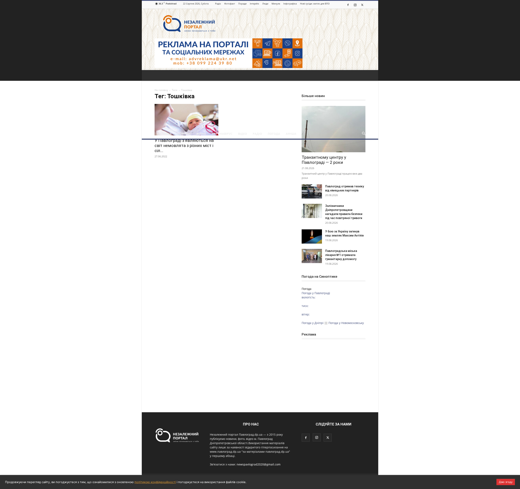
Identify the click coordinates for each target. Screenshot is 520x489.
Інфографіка (290, 3)
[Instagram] (355, 5)
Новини (184, 134)
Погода (274, 134)
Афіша (291, 134)
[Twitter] (362, 5)
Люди (265, 3)
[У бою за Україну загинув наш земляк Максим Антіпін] (312, 236)
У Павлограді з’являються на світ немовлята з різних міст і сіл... (184, 145)
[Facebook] (348, 5)
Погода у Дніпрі (313, 323)
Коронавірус (222, 134)
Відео (242, 134)
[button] (363, 134)
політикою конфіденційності (155, 482)
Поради (242, 3)
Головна (164, 134)
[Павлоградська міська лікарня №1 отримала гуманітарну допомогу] (312, 256)
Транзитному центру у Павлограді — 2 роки (324, 160)
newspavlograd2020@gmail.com (259, 464)
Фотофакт (229, 3)
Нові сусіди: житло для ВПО (315, 3)
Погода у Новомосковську (346, 323)
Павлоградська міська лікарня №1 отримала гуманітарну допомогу (341, 255)
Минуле (276, 3)
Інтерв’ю (254, 3)
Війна (201, 134)
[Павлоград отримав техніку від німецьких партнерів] (312, 191)
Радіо (218, 3)
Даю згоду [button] (505, 482)
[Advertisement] (260, 98)
